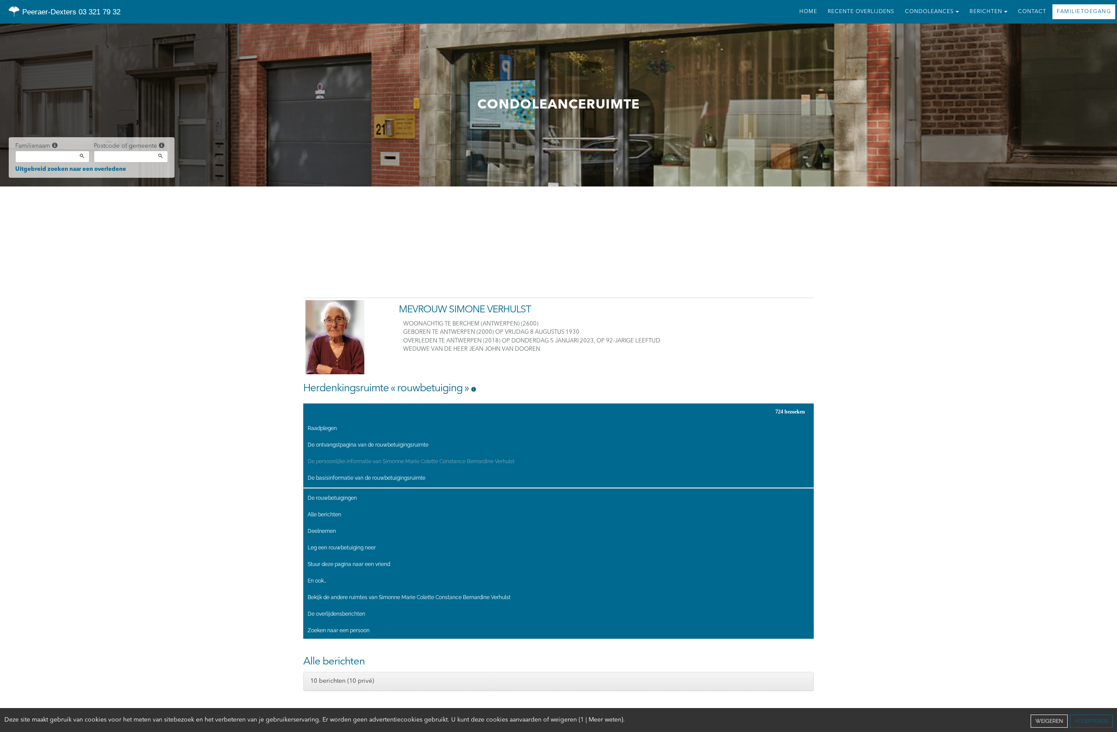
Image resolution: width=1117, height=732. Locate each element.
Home (808, 11)
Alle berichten (324, 515)
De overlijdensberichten (336, 614)
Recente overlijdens (861, 11)
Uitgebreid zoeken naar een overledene (70, 169)
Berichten (986, 11)
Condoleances (929, 11)
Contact (1032, 11)
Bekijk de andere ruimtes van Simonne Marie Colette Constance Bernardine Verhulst (409, 597)
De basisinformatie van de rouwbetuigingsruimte (366, 478)
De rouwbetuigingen (332, 498)
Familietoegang (1084, 11)
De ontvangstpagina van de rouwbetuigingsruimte (368, 445)
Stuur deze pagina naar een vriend (349, 564)
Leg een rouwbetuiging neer (342, 548)
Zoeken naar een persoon (339, 630)
